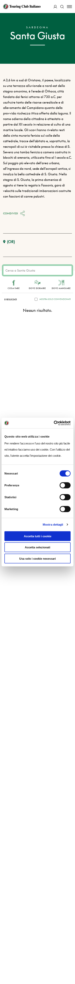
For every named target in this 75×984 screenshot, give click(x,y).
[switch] (65, 485)
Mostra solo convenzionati (55, 299)
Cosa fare (14, 288)
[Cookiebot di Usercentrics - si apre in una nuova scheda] (54, 423)
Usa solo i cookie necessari (37, 558)
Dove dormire (37, 288)
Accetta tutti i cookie (37, 536)
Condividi (10, 213)
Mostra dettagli (53, 524)
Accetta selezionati (37, 547)
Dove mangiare (61, 288)
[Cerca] (62, 6)
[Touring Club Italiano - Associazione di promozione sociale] (22, 6)
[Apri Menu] (69, 6)
